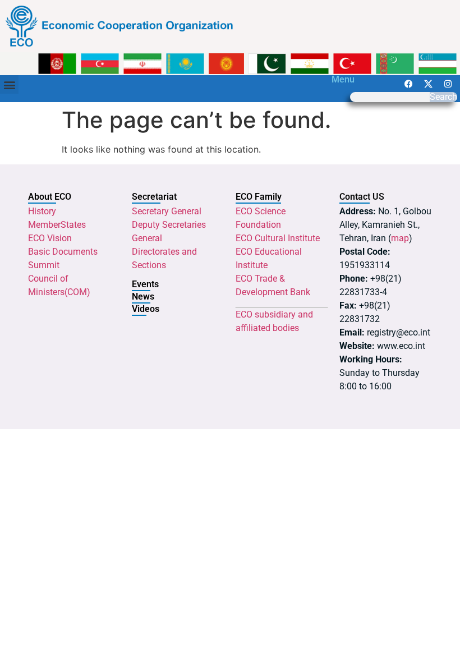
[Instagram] (447, 83)
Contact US (361, 196)
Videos (145, 309)
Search (443, 97)
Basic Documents (63, 251)
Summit (43, 265)
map (400, 238)
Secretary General (166, 211)
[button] (9, 84)
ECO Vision (50, 238)
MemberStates (57, 224)
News (143, 296)
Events (145, 284)
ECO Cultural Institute (278, 238)
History (42, 211)
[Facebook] (408, 83)
